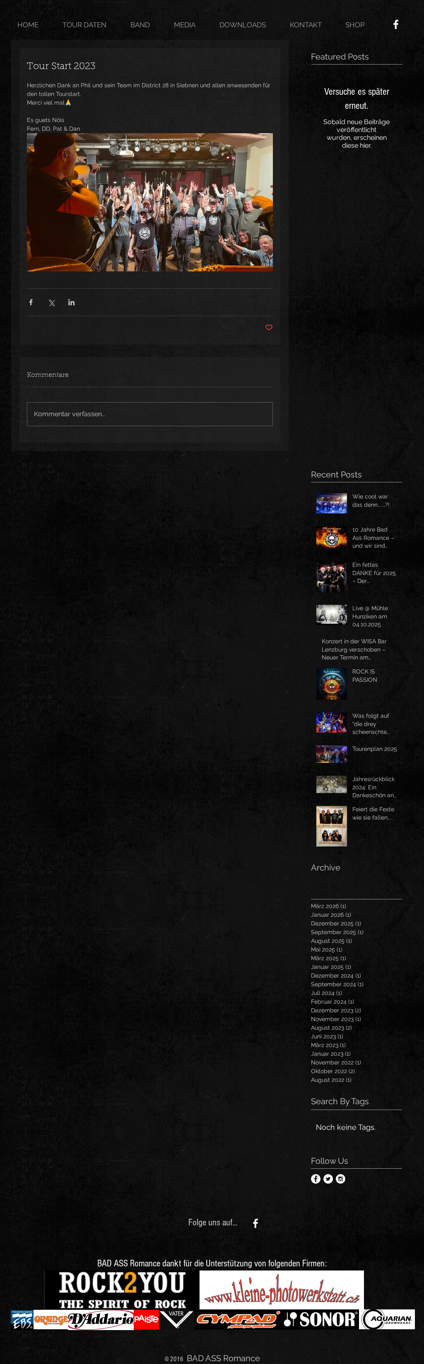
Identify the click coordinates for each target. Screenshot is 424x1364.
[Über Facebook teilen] (31, 302)
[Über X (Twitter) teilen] (51, 302)
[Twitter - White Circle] (328, 1179)
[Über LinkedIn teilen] (71, 302)
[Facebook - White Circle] (315, 1179)
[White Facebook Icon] (396, 24)
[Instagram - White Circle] (340, 1179)
